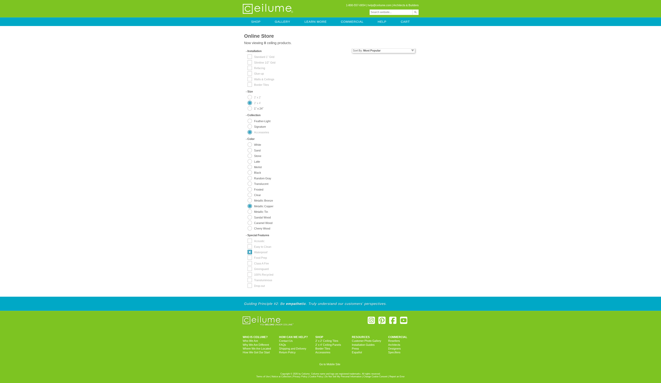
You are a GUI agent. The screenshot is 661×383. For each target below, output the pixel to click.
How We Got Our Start (256, 352)
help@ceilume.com (379, 5)
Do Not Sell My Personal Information (343, 376)
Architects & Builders (406, 5)
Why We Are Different (256, 344)
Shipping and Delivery (292, 348)
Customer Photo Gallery (366, 340)
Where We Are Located (257, 348)
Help (382, 21)
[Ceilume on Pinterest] (382, 321)
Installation (254, 51)
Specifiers (394, 352)
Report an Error (397, 376)
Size (249, 91)
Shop (256, 21)
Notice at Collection (281, 376)
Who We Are (250, 340)
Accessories (322, 352)
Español (357, 352)
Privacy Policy (300, 376)
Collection (253, 115)
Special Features (257, 235)
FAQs (282, 344)
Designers (394, 348)
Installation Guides (363, 344)
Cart (405, 21)
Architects (394, 344)
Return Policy (287, 352)
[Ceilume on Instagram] (371, 321)
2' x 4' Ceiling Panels (328, 344)
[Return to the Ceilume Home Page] (268, 13)
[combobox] (391, 12)
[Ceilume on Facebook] (393, 321)
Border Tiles (322, 348)
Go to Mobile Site (329, 364)
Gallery (282, 21)
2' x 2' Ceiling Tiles (326, 340)
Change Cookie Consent (375, 376)
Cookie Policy (316, 376)
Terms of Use (263, 376)
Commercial (352, 21)
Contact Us (286, 340)
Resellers (394, 340)
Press (355, 348)
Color (250, 138)
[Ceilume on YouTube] (403, 321)
